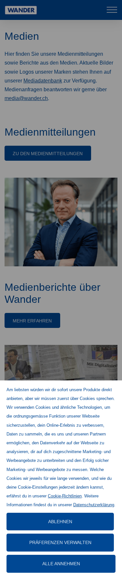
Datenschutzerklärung (93, 504)
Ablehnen (60, 521)
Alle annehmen (61, 563)
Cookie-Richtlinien (65, 496)
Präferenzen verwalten (60, 542)
